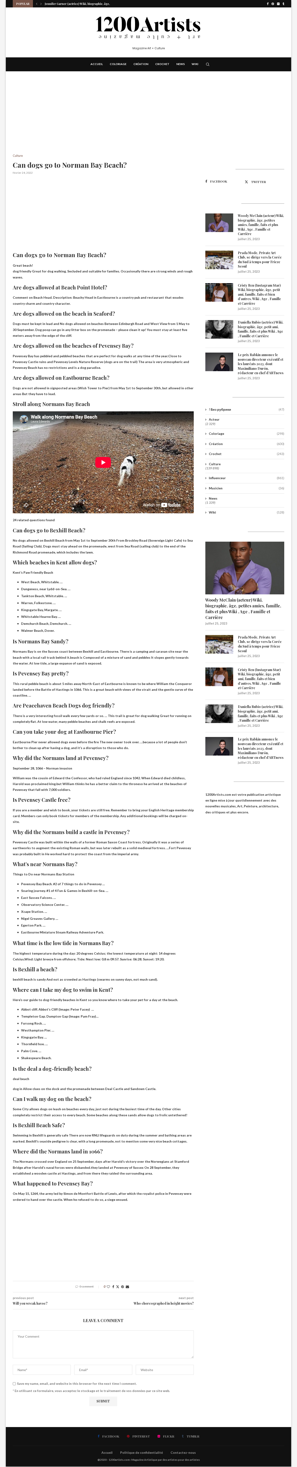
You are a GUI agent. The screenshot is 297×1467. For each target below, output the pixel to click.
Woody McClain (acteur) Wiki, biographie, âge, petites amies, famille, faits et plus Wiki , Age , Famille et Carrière (261, 224)
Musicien (246, 488)
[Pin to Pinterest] (122, 1287)
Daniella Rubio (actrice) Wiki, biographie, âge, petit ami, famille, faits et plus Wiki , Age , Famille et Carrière (260, 329)
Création (140, 64)
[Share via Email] (127, 1287)
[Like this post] (108, 1287)
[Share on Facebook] (113, 1287)
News (180, 64)
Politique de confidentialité (141, 1452)
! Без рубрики (246, 409)
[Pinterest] (272, 3)
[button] (37, 3)
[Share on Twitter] (117, 1287)
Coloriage (118, 64)
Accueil (96, 64)
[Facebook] (267, 3)
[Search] (207, 64)
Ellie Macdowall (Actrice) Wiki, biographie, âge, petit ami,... (85, 4)
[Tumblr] (283, 3)
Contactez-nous (183, 1452)
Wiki (195, 64)
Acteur (214, 419)
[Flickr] (278, 3)
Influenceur (246, 478)
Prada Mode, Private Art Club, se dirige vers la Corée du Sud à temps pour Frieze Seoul (260, 260)
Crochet (162, 64)
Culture (215, 464)
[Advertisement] (103, 119)
